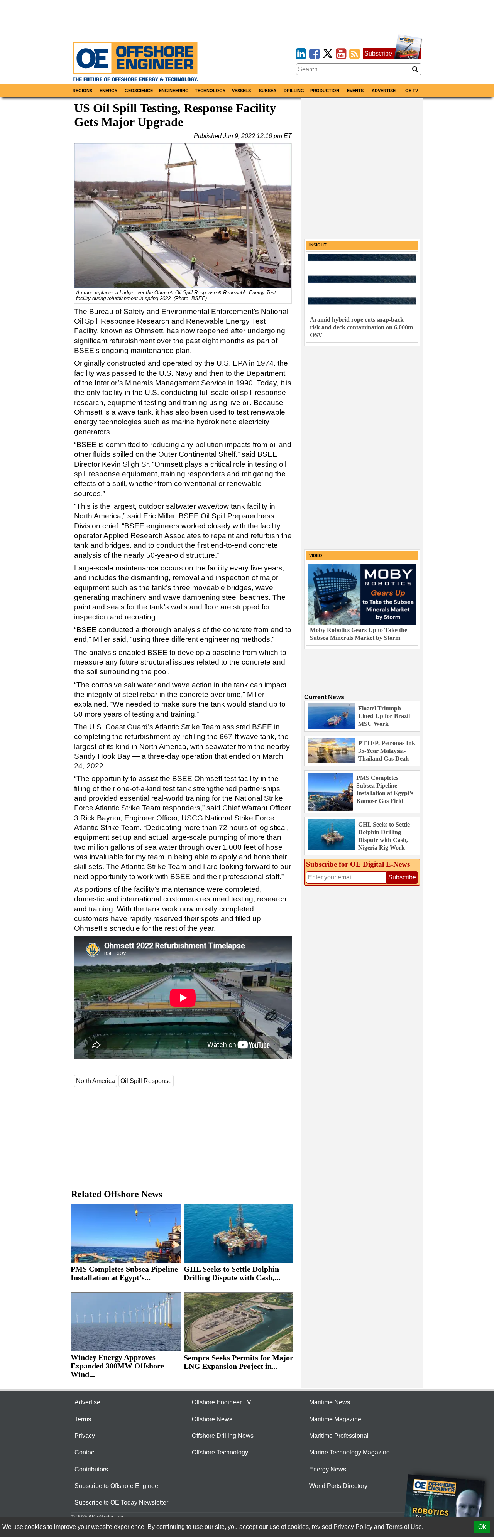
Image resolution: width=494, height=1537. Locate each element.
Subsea (267, 90)
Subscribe (378, 53)
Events (355, 90)
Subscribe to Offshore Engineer (117, 1486)
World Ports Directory (338, 1486)
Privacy (84, 1435)
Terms (82, 1419)
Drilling (294, 90)
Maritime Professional (339, 1435)
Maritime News (329, 1402)
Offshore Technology (220, 1452)
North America (95, 1081)
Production (324, 90)
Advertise (384, 90)
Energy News (327, 1469)
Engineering (174, 90)
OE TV (411, 90)
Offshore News (212, 1419)
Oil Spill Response (146, 1081)
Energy (108, 90)
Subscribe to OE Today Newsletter (121, 1502)
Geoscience (139, 90)
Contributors (91, 1469)
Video (315, 555)
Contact (85, 1452)
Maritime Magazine (335, 1419)
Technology (210, 90)
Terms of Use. (404, 1527)
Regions (82, 90)
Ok (482, 1527)
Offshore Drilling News (223, 1435)
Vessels (241, 90)
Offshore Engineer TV (221, 1402)
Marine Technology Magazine (349, 1452)
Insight (318, 245)
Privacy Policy (352, 1527)
